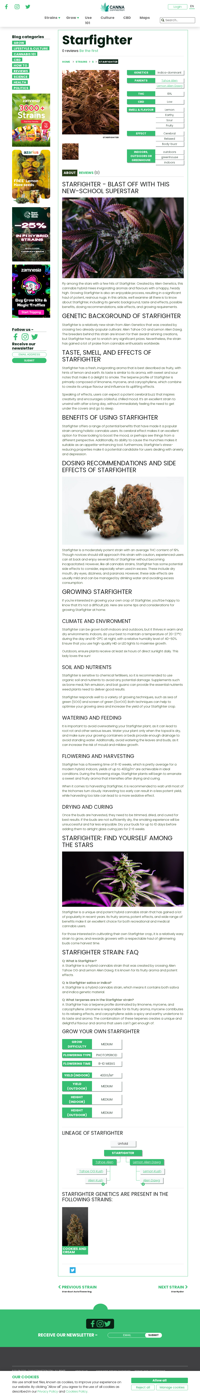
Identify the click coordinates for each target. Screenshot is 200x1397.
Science (21, 76)
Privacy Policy (48, 1391)
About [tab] (70, 172)
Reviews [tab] (89, 172)
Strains (82, 62)
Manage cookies (172, 1387)
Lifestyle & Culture (31, 48)
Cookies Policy (77, 1391)
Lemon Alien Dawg (169, 86)
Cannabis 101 (25, 54)
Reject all (143, 1387)
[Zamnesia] (31, 120)
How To (20, 65)
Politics (21, 88)
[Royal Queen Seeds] (31, 234)
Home (66, 62)
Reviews (21, 71)
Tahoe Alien (170, 80)
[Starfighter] (90, 102)
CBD (17, 59)
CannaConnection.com (112, 7)
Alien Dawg (151, 1180)
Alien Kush (95, 1180)
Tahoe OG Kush (91, 1171)
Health (20, 82)
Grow (19, 43)
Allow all (160, 1380)
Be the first (88, 50)
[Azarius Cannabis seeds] (31, 177)
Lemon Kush (152, 1171)
